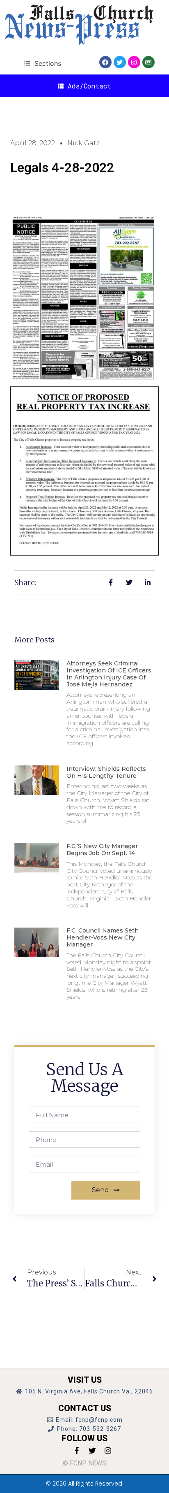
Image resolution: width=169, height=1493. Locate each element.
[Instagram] (134, 62)
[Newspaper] (148, 62)
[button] (42, 63)
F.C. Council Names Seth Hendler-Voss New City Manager (102, 937)
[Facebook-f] (76, 1450)
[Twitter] (120, 62)
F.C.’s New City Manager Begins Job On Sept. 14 (102, 849)
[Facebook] (105, 62)
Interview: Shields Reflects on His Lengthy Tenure (106, 772)
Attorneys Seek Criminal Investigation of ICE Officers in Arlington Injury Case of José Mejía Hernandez (108, 674)
